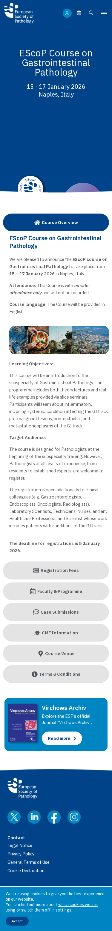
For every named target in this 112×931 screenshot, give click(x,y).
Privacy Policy (20, 854)
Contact (16, 837)
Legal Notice (19, 845)
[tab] (56, 222)
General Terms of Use (28, 862)
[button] (104, 13)
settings (63, 910)
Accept (17, 921)
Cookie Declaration (26, 870)
